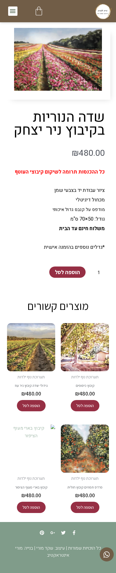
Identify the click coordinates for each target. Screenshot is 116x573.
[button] (12, 11)
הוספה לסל (67, 272)
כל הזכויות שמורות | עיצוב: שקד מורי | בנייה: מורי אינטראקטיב (58, 552)
